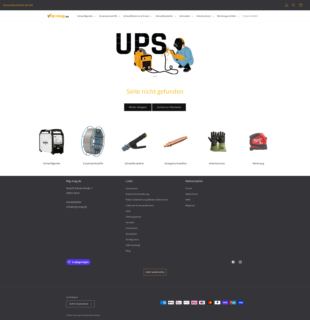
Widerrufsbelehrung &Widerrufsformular (147, 199)
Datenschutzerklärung (137, 194)
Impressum (132, 188)
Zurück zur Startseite (169, 107)
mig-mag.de (78, 315)
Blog (128, 250)
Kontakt (130, 222)
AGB (128, 211)
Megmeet (190, 205)
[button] (293, 5)
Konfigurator (132, 239)
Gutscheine (132, 228)
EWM (188, 199)
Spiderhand (192, 194)
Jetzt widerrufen (155, 272)
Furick (189, 188)
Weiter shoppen (138, 107)
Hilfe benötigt (133, 245)
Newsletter (131, 233)
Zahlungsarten (133, 216)
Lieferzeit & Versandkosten (140, 205)
